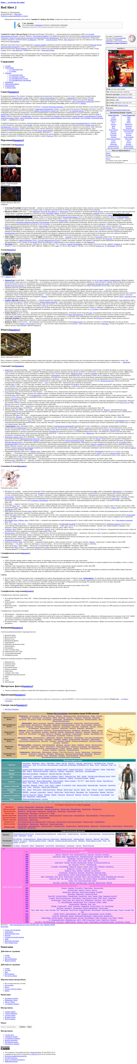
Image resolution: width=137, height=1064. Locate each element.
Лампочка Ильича (78, 839)
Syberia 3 (41, 785)
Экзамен (92, 778)
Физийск (76, 748)
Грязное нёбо (63, 765)
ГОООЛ (97, 918)
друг (46, 382)
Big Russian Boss (56, 900)
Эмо (62, 878)
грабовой (96, 213)
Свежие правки (10, 1012)
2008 (26, 880)
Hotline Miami (110, 769)
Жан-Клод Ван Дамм (91, 894)
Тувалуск (100, 726)
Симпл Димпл (105, 910)
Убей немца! (22, 835)
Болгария (113, 135)
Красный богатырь (34, 826)
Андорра (129, 133)
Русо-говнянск (47, 719)
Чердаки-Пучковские (86, 755)
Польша (113, 124)
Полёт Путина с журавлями (87, 892)
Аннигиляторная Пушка (86, 856)
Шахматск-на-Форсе (24, 745)
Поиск (3, 1023)
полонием (17, 316)
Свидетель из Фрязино (93, 876)
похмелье (117, 244)
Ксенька (19, 417)
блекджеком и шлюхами (124, 520)
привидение (115, 498)
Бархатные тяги (108, 916)
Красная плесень (117, 826)
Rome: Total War (90, 781)
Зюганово (99, 716)
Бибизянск (59, 737)
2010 (26, 888)
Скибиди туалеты (98, 916)
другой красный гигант (36, 809)
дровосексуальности (114, 524)
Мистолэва (21, 726)
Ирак (113, 126)
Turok (34, 765)
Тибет (129, 140)
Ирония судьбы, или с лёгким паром (48, 839)
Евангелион (91, 854)
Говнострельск (85, 752)
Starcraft (99, 781)
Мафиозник (83, 904)
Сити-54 (31, 748)
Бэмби (30, 125)
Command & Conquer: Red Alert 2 (116, 43)
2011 (26, 890)
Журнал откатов (10, 960)
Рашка (39, 719)
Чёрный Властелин (111, 876)
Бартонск (55, 752)
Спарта (103, 876)
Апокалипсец (10, 426)
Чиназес (114, 918)
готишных (36, 440)
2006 (26, 876)
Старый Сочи (84, 726)
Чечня (108, 158)
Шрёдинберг (89, 728)
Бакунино (67, 745)
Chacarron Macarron (63, 874)
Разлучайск (41, 734)
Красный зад (22, 811)
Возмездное (47, 730)
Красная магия (34, 824)
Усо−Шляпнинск (34, 728)
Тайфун (33, 451)
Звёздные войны (82, 862)
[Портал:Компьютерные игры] (127, 799)
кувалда (88, 428)
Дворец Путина (73, 910)
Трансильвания (128, 137)
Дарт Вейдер (16, 50)
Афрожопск (59, 745)
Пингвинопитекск (93, 746)
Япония (108, 155)
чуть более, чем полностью (111, 430)
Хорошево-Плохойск (91, 719)
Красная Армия (22, 815)
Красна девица (32, 815)
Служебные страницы (12, 1038)
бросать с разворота (98, 444)
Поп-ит (112, 910)
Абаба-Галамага (36, 752)
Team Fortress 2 (88, 763)
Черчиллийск (64, 728)
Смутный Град (66, 734)
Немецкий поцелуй (66, 839)
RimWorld (78, 795)
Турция (128, 142)
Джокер (70, 906)
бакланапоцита (6, 127)
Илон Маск (110, 900)
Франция (129, 128)
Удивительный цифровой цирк (83, 916)
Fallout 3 (61, 776)
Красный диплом (71, 826)
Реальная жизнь (94, 792)
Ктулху (100, 211)
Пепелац (8, 533)
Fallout (92, 858)
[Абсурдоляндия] (121, 746)
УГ (99, 529)
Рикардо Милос (88, 888)
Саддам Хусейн (95, 870)
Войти (7, 991)
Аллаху (99, 453)
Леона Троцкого (78, 116)
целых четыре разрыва (45, 130)
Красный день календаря (52, 809)
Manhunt (53, 795)
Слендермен (91, 882)
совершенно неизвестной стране (98, 284)
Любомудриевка (95, 739)
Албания (113, 137)
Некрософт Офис (93, 785)
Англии (47, 529)
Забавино (65, 739)
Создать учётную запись (13, 989)
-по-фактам (83, 746)
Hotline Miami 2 (76, 898)
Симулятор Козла (110, 789)
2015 (26, 898)
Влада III (44, 211)
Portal (47, 785)
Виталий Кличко (73, 896)
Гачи (57, 910)
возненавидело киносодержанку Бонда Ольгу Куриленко (60, 118)
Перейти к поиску (22, 16)
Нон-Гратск (44, 741)
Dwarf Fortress (37, 789)
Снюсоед (121, 910)
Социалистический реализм (14, 937)
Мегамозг (64, 888)
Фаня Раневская (60, 846)
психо (28, 406)
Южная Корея (128, 146)
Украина (113, 119)
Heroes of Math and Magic (44, 781)
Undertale (70, 778)
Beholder (40, 795)
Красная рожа (62, 811)
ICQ (111, 856)
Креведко (89, 878)
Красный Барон (22, 826)
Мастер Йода (103, 874)
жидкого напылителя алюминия (22, 448)
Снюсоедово (75, 726)
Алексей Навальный (66, 902)
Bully (24, 789)
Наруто (90, 868)
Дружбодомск (32, 754)
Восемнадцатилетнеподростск (62, 730)
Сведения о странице (12, 1044)
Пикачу (98, 439)
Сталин (3, 50)
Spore (88, 789)
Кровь (79, 811)
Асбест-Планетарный (48, 745)
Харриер (8, 529)
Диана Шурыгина (78, 902)
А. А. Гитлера (93, 309)
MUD (78, 776)
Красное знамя (65, 809)
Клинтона (108, 238)
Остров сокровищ (94, 914)
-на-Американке (51, 735)
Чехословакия (113, 130)
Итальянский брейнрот (58, 920)
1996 (26, 856)
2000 (26, 864)
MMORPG (26, 792)
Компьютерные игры (12, 933)
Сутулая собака (90, 920)
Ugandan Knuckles (74, 904)
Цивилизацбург (27, 723)
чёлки (35, 242)
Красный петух (51, 811)
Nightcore (80, 866)
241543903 (99, 892)
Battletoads (34, 785)
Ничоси (105, 898)
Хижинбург (65, 743)
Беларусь (113, 120)
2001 (26, 866)
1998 (26, 860)
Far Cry (97, 765)
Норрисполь (74, 746)
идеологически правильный (64, 426)
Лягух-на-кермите (86, 725)
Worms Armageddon (55, 782)
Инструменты (9, 974)
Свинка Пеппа (112, 898)
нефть (95, 491)
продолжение (14, 41)
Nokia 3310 (75, 864)
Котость (86, 922)
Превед (84, 876)
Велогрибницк (68, 737)
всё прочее (99, 237)
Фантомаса (105, 323)
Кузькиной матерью (12, 129)
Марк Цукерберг (69, 876)
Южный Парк (31, 796)
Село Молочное (119, 922)
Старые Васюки (57, 719)
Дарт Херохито (69, 39)
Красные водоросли (47, 826)
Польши (57, 116)
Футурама (73, 862)
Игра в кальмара (96, 910)
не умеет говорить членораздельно (109, 280)
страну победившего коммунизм (83, 101)
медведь (76, 384)
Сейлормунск (23, 748)
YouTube (72, 874)
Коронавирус (68, 908)
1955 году (45, 305)
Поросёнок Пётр (98, 888)
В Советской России (29, 839)
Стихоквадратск (25, 752)
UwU (69, 864)
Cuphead (58, 785)
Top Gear (85, 868)
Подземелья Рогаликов (81, 778)
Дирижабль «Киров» (12, 437)
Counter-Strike (41, 792)
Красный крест (86, 809)
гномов (113, 507)
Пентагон (50, 136)
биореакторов (63, 220)
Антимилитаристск (39, 737)
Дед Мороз (16, 846)
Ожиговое (32, 755)
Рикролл (95, 878)
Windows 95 (65, 854)
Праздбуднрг (22, 719)
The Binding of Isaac (100, 763)
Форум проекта (10, 1019)
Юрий (108, 153)
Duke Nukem (50, 763)
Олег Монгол (76, 906)
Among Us (26, 795)
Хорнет (91, 542)
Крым (90, 896)
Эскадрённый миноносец (13, 540)
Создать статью (10, 1015)
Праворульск (96, 717)
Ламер (7, 370)
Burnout (29, 789)
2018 (26, 904)
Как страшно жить (11, 943)
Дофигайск (23, 754)
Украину (83, 103)
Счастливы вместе (90, 771)
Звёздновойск (47, 725)
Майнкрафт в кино (70, 920)
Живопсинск (85, 730)
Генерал (8, 228)
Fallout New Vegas (70, 776)
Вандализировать (11, 959)
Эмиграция (84, 914)
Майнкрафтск (26, 746)
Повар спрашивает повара (83, 874)
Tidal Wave (54, 787)
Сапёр (24, 787)
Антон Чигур (38, 922)
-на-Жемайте (61, 735)
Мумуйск (61, 732)
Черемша (127, 922)
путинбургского (35, 395)
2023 (26, 916)
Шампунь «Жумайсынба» (90, 908)
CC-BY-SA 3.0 (34, 1054)
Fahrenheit (47, 795)
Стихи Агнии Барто (95, 834)
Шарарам (102, 792)
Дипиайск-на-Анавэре (36, 739)
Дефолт (69, 860)
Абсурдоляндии (60, 713)
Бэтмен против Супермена (89, 898)
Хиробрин (71, 888)
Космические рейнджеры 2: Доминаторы (54, 778)
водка (74, 246)
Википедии (118, 39)
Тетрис (29, 787)
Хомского (14, 399)
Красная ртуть (44, 824)
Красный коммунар (83, 826)
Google (85, 860)
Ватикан (128, 135)
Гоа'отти (77, 752)
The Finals (110, 763)
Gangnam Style (66, 892)
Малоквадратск (59, 754)
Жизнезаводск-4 (37, 725)
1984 (117, 100)
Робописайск (53, 755)
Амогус (42, 910)
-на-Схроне (77, 735)
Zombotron (61, 771)
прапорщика (55, 375)
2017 (26, 902)
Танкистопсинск (77, 734)
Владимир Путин (91, 864)
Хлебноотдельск (96, 748)
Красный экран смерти (56, 824)
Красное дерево (31, 811)
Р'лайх (113, 140)
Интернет (58, 854)
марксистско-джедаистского (90, 36)
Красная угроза (96, 809)
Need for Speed (68, 789)
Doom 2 (43, 763)
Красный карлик (76, 809)
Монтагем (113, 920)
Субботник (50, 841)
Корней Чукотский (88, 846)
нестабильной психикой (67, 524)
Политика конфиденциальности (16, 1056)
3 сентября (52, 898)
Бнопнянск (51, 716)
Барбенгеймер (64, 916)
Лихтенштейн (128, 131)
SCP (84, 878)
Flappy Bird (51, 896)
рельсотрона (131, 515)
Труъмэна (41, 493)
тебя (55, 242)
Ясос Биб (127, 910)
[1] (102, 108)
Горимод (101, 789)
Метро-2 (42, 746)
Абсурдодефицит (34, 716)
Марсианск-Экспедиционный (74, 754)
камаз (125, 410)
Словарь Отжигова (73, 834)
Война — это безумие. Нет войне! (13, 2)
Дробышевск (48, 739)
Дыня (29, 782)
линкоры (44, 296)
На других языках (11, 976)
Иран (113, 128)
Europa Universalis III (29, 781)
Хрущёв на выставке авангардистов (66, 841)
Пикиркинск (95, 732)
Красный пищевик (105, 826)
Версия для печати (11, 1040)
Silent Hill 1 (59, 774)
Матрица (90, 862)
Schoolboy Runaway (57, 918)
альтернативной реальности (10, 47)
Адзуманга (79, 868)
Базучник (8, 498)
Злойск (93, 716)
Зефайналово (56, 725)
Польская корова (77, 908)
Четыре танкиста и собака (93, 841)
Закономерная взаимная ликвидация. (118, 110)
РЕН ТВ (90, 860)
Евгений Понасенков (85, 910)
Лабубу (79, 920)
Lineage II (50, 792)
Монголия (113, 144)
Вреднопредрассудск (83, 716)
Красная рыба (34, 813)
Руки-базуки (91, 902)
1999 (26, 862)
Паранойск (87, 732)
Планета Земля (123, 105)
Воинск (74, 745)
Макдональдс (117, 491)
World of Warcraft (69, 792)
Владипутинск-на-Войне (91, 723)
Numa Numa (81, 872)
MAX (83, 920)
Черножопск (62, 750)
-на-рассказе (42, 723)
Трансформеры (102, 878)
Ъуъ (102, 906)
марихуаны (126, 362)
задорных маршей (40, 45)
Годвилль (94, 789)
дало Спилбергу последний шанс (91, 118)
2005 (26, 874)
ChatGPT (56, 914)
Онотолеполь (78, 717)
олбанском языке (123, 217)
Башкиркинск (39, 730)
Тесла (7, 392)
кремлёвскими (10, 233)
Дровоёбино (57, 739)
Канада (113, 142)
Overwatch (79, 763)
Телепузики (79, 858)
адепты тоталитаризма (47, 98)
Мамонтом (90, 433)
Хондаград (46, 750)
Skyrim (108, 776)
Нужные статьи (10, 1017)
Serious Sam (104, 765)
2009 (26, 882)
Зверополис (97, 900)
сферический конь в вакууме (30, 439)
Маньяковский (39, 846)
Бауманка (44, 716)
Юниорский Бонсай (73, 750)
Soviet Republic (105, 795)
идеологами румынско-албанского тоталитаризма (32, 222)
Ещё (6, 972)
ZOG (112, 217)
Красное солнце (68, 815)
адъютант (68, 237)
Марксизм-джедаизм (12, 941)
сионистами (5, 114)
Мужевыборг (88, 754)
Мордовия (128, 139)
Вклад (7, 987)
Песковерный (87, 717)
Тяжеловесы (9, 932)
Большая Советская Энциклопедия (45, 834)
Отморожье (39, 755)
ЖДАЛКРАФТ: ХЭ (82, 765)
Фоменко (24, 48)
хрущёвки (93, 373)
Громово (87, 745)
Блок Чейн (52, 910)
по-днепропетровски (77, 111)
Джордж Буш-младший (84, 880)
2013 (26, 894)
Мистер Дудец (80, 900)
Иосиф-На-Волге (26, 717)
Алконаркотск (36, 745)
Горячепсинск (76, 730)
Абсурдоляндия (46, 752)
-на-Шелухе (69, 735)
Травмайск (61, 755)
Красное (8, 935)
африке (8, 277)
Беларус (107, 410)
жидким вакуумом (11, 444)
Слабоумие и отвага (81, 882)
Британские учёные (100, 872)
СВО (79, 914)
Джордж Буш (10, 280)
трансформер (120, 420)
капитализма (9, 497)
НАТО (129, 122)
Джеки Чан (72, 882)
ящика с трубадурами (27, 323)
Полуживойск (39, 726)
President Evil (44, 774)
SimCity (83, 789)
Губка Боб (67, 862)
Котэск (78, 725)
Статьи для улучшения (12, 930)
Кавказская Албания (113, 139)
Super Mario (36, 787)
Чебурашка (81, 841)
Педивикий (99, 451)
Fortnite (58, 763)
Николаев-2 (97, 754)
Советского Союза (7, 38)
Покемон (106, 856)
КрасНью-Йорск (100, 822)
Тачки (42, 876)
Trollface (70, 880)
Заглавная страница (11, 998)
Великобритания (128, 130)
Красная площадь (88, 822)
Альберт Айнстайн (11, 300)
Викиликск (50, 723)
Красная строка (128, 826)
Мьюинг (71, 916)
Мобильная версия (11, 1061)
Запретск (93, 730)
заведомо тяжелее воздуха (14, 442)
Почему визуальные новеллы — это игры (35, 799)
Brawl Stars (110, 792)
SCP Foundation (94, 795)
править (13, 92)
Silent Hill (52, 774)
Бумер (74, 870)
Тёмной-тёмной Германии (48, 302)
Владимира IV (53, 211)
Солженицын (70, 846)
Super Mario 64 (98, 856)
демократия (71, 98)
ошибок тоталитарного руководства (46, 111)
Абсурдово (30, 730)
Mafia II (29, 771)
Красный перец (43, 815)
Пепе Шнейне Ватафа (49, 922)
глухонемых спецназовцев (39, 500)
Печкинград (29, 726)
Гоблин (96, 868)
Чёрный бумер (90, 872)
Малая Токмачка (94, 922)
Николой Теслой (95, 45)
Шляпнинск (80, 728)
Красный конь (42, 811)
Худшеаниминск (45, 728)
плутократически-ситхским (23, 38)
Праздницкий (32, 734)
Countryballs (64, 882)
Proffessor (22, 300)
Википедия (128, 124)
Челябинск (53, 750)
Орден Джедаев (113, 115)
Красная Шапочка (79, 815)
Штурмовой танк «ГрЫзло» (14, 520)
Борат (56, 876)
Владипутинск (78, 723)
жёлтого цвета (115, 453)
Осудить (8, 957)
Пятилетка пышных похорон (37, 841)
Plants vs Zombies (58, 781)
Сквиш (116, 910)
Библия (25, 778)
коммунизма (22, 428)
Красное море (51, 822)
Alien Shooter (26, 763)
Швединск (72, 728)
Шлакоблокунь (89, 900)
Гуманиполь (24, 739)
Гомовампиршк (78, 737)
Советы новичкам (11, 1013)
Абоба (37, 910)
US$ (125, 497)
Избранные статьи (11, 1000)
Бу (120, 226)
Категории (4, 926)
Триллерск (93, 726)
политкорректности (82, 123)
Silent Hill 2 (66, 774)
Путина (99, 318)
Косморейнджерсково (68, 725)
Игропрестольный (74, 739)
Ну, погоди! (23, 841)
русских (116, 229)
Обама (100, 896)
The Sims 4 (85, 795)
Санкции (95, 896)
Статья (7, 955)
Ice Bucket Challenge (61, 896)
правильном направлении (44, 109)
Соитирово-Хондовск (51, 748)
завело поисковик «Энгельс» (30, 118)
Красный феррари (44, 817)
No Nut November (73, 890)
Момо (89, 904)
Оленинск (69, 717)
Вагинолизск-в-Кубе (70, 716)
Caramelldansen (49, 876)
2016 (26, 900)
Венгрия (113, 131)
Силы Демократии (128, 115)
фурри (37, 547)
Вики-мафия (80, 792)
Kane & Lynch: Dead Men (40, 771)
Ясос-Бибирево (95, 734)
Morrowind (102, 776)
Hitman (103, 769)
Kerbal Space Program (49, 789)
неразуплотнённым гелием (74, 440)
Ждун (85, 902)
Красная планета (62, 822)
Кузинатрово (85, 739)
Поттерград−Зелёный (64, 741)
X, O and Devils (66, 785)
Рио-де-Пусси (32, 719)
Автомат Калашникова (74, 244)
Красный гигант (23, 809)
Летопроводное (37, 717)
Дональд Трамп (66, 900)
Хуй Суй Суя (124, 402)
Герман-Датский (25, 725)
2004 (26, 872)
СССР (113, 117)
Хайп (7, 939)
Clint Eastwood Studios (125, 97)
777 (59, 902)
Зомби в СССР (61, 834)
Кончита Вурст (83, 896)
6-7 (50, 920)
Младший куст (50, 746)
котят (47, 547)
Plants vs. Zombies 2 (71, 781)
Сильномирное (65, 726)
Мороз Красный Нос (92, 815)
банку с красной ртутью (127, 296)
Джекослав (22, 730)
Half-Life (64, 763)
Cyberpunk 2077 (27, 776)
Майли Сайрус (80, 894)
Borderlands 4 (36, 763)
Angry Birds (26, 785)
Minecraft (59, 789)
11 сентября (54, 866)
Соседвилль (56, 743)
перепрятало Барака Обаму (10, 118)
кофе (11, 316)
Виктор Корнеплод (71, 914)
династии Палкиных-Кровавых (53, 107)
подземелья (9, 509)
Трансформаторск (68, 719)
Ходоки (30, 835)
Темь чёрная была (53, 765)
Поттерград (52, 741)
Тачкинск (69, 748)
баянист (133, 448)
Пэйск (46, 755)
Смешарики (87, 870)
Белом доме (90, 125)
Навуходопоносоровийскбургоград (29, 741)
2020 (26, 908)
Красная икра (49, 807)
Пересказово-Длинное (25, 737)
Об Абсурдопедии (11, 1058)
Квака (92, 765)
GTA (86, 769)
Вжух (73, 900)
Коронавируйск (36, 732)
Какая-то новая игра (34, 778)
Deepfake (53, 906)
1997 (26, 858)
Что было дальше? (95, 906)
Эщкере (104, 902)
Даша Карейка (64, 910)
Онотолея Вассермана (69, 217)
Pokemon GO (70, 795)
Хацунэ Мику (112, 878)
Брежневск (59, 716)
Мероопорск (35, 746)
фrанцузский (78, 322)
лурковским (39, 25)
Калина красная (22, 817)
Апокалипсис (70, 771)
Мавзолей (96, 839)
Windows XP (72, 866)
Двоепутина (64, 211)
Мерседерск (96, 725)
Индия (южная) (129, 148)
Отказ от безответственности (15, 1059)
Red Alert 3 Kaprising (12, 709)
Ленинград (45, 732)
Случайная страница (12, 1004)
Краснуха (21, 807)
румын (109, 215)
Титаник (86, 858)
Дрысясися (80, 922)
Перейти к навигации (8, 16)
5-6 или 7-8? (55, 916)
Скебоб (98, 920)
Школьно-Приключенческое (61, 721)
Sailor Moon (98, 854)
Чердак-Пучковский (72, 755)
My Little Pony (17, 839)
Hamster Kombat (41, 796)
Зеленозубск (41, 754)
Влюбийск (81, 745)
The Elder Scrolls (93, 776)
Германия (128, 126)
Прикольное (48, 726)
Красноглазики (71, 811)
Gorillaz (91, 866)
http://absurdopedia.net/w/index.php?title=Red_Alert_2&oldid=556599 (32, 925)
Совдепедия (83, 834)
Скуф (109, 918)
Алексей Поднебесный (70, 918)
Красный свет (22, 828)
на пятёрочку (31, 39)
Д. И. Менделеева (105, 228)
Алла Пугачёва (49, 846)
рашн (57, 246)
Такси (80, 860)
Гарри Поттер (79, 771)
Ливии (3, 116)
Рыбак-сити (56, 726)
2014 (26, 896)
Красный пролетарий (55, 815)
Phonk (33, 910)
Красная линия (33, 817)
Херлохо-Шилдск (85, 748)
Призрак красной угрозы (107, 815)
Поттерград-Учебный (95, 741)
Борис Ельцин (59, 862)
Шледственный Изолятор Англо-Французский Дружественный (61, 757)
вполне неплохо (51, 39)
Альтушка (80, 918)
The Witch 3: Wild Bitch (50, 776)
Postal (111, 765)
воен (90, 313)
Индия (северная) (113, 148)
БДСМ (113, 776)
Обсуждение (9, 985)
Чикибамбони (85, 906)
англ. (11, 370)
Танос (94, 904)
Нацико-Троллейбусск (63, 746)
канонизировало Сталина (93, 116)
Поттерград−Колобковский (80, 741)
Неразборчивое (69, 732)
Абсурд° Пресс (10, 1002)
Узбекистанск (79, 719)
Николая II (36, 211)
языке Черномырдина (75, 314)
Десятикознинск (96, 752)
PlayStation (106, 854)
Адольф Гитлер (63, 872)
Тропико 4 (35, 782)
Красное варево (29, 807)
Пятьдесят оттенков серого (63, 898)
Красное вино (40, 807)
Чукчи (105, 841)
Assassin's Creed (27, 769)
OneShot (84, 776)
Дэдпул (104, 900)
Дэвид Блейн (43, 226)
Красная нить (95, 826)
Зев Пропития (72, 765)
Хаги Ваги (108, 914)
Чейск (100, 719)
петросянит (12, 166)
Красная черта (31, 828)
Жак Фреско (60, 908)
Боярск (35, 723)
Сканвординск (39, 748)
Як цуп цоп (121, 876)
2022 (26, 914)
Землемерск (50, 754)
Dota (86, 792)
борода (63, 244)
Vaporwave (82, 890)
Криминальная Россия (80, 854)
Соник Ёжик (112, 785)
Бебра (47, 910)
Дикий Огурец (105, 920)
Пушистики (103, 785)
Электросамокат (103, 908)
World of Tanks (58, 792)
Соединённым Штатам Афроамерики (46, 38)
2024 (26, 918)
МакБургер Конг (77, 373)
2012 (26, 892)
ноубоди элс (100, 246)
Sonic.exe (94, 890)
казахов (78, 430)
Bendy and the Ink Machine (30, 774)
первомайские (54, 431)
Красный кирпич (23, 820)
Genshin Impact (37, 776)
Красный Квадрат (23, 824)
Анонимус (80, 870)
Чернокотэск (55, 728)
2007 (26, 878)
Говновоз (120, 918)
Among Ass (33, 795)
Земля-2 (27, 732)
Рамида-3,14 (49, 734)
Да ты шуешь (60, 922)
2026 (26, 922)
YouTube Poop (73, 872)
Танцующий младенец (72, 856)
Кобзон (32, 846)
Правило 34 (68, 870)
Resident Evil (71, 868)
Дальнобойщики (63, 866)
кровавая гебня (17, 98)
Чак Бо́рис (9, 244)
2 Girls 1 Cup (52, 878)
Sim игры (77, 789)
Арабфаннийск (50, 737)
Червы (53, 813)
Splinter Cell (53, 771)
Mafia (24, 771)
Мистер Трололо (101, 882)
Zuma (74, 785)
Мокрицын (53, 732)
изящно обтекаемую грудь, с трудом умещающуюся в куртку (39, 240)
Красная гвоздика (59, 826)
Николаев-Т (78, 732)
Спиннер (98, 902)
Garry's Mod (78, 876)
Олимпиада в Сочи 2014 (110, 896)
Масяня (86, 866)
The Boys (62, 914)
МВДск (55, 717)
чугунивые (122, 442)
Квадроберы (103, 918)
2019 (26, 906)
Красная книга (33, 820)
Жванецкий (24, 846)
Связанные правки (11, 1036)
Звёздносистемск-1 (97, 745)
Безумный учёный (52, 213)
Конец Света (75, 892)
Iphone (66, 878)
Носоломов (61, 717)
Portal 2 (52, 785)
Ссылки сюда (9, 1035)
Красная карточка (23, 813)
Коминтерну (27, 116)
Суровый (62, 748)
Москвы (90, 100)
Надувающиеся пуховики (107, 922)
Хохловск (86, 734)
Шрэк (95, 866)
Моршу (94, 880)
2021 (26, 911)
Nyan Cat (88, 890)
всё (6, 309)
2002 (26, 868)
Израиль (128, 144)
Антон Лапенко (109, 906)
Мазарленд (91, 242)
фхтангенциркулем (107, 381)
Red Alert (18, 14)
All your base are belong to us (102, 862)
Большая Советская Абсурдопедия (23, 834)
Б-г (107, 289)
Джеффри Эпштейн (70, 922)
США (128, 117)
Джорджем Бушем (47, 50)
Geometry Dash (45, 787)
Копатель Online (82, 785)
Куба (113, 122)
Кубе (97, 114)
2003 (26, 870)
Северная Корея (113, 146)
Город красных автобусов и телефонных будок (32, 822)
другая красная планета (74, 822)
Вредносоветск (23, 716)
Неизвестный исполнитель (14, 286)
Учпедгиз (79, 846)
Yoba (75, 880)
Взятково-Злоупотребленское (64, 723)
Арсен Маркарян (89, 918)
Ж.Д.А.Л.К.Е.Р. (42, 765)
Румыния (113, 133)
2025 (26, 920)
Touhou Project (27, 765)
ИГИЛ (100, 898)
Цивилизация (44, 782)
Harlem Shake (71, 894)
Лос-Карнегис (47, 717)
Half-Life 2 (71, 763)
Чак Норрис (111, 246)
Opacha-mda (61, 795)
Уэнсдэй (102, 914)
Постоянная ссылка (11, 1042)
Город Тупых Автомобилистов (94, 737)
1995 (26, 854)
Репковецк (58, 734)
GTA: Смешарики (94, 769)
